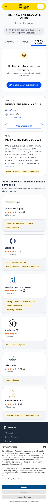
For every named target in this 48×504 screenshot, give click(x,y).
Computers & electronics (15, 223)
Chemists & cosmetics (14, 415)
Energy (30, 223)
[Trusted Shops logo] (24, 6)
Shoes (28, 306)
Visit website (22, 126)
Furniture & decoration (31, 171)
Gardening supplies (19, 262)
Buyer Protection (12, 437)
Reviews (24, 42)
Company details (38, 41)
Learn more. (12, 191)
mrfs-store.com (15, 110)
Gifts (17, 302)
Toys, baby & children (14, 310)
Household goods (12, 171)
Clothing (9, 302)
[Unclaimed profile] (7, 30)
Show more (14, 118)
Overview (9, 42)
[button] (6, 6)
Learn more (30, 33)
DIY (7, 262)
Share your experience (25, 85)
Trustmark (9, 433)
